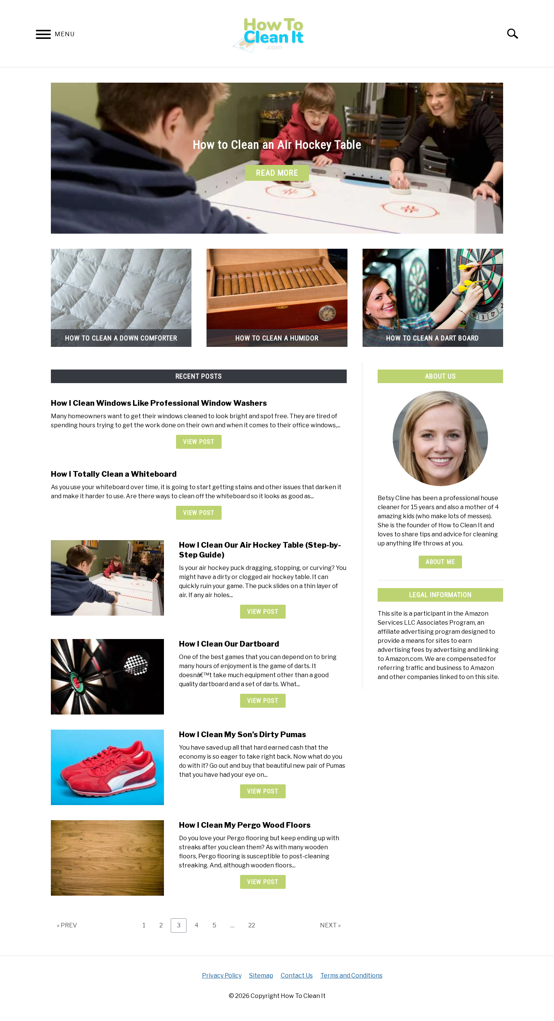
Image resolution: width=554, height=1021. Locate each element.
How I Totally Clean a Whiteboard (114, 474)
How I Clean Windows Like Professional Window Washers (159, 403)
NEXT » (330, 925)
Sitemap (261, 975)
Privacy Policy (222, 975)
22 (254, 925)
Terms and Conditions (351, 975)
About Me (440, 561)
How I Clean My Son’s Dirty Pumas (242, 734)
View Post (198, 441)
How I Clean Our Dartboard (229, 643)
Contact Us (297, 975)
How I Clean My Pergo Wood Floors (245, 825)
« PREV (67, 925)
